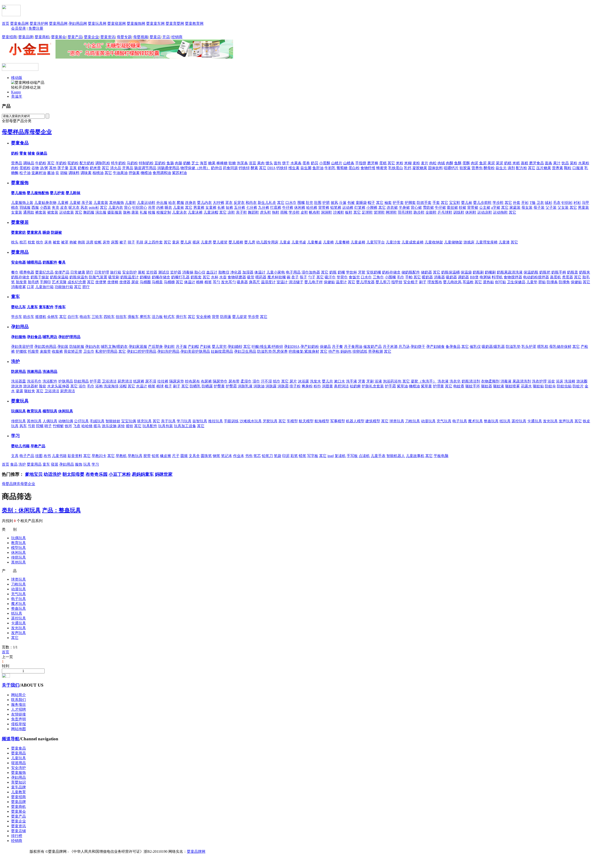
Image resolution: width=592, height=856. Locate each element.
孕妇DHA (291, 347)
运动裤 (347, 207)
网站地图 (18, 729)
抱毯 (81, 242)
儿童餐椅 (342, 242)
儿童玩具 (18, 758)
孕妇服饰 (18, 337)
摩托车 (145, 317)
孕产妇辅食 (435, 347)
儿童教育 (18, 792)
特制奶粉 (146, 163)
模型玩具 (50, 411)
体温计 (259, 272)
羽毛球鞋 (405, 212)
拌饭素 (134, 173)
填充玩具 (144, 421)
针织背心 (139, 207)
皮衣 (64, 207)
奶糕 (508, 163)
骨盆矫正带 (73, 351)
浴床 (559, 381)
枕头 (14, 242)
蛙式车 (169, 317)
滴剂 (511, 168)
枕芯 (23, 242)
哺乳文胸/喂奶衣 (114, 347)
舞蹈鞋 (253, 212)
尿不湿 (150, 381)
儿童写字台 (375, 242)
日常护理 (101, 272)
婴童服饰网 (136, 23)
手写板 (352, 456)
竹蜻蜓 (58, 426)
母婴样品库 (16, 132)
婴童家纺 (18, 232)
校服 (151, 212)
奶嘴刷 (490, 272)
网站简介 (18, 695)
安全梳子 (410, 282)
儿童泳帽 (211, 212)
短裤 (229, 207)
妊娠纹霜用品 (222, 351)
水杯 (214, 277)
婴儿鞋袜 (73, 193)
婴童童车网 (155, 23)
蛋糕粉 (25, 168)
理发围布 (434, 282)
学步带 (253, 317)
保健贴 (329, 282)
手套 (436, 203)
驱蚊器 (486, 386)
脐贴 (542, 282)
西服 (35, 207)
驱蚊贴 (538, 386)
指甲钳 (396, 282)
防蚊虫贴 (564, 386)
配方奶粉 (87, 163)
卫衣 (540, 203)
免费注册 (35, 28)
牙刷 (370, 381)
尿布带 (234, 381)
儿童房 (206, 242)
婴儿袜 (466, 203)
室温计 (282, 282)
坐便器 (124, 282)
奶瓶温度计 (129, 277)
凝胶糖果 (419, 168)
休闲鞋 (470, 212)
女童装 (16, 212)
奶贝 (314, 163)
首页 (5, 23)
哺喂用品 (34, 262)
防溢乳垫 (513, 347)
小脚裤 (371, 207)
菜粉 (573, 163)
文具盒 (194, 456)
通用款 (28, 212)
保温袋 (466, 272)
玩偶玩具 (18, 411)
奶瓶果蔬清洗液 (510, 272)
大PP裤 (218, 203)
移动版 (16, 78)
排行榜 (16, 836)
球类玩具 (396, 421)
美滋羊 (16, 96)
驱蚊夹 (29, 391)
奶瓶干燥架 (40, 277)
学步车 (16, 317)
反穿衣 (239, 203)
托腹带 (33, 351)
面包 (277, 163)
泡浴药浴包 (392, 381)
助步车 (28, 317)
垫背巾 (342, 277)
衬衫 (577, 203)
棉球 (160, 386)
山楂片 (336, 163)
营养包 (477, 168)
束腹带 (45, 351)
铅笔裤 (335, 207)
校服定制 (163, 212)
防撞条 (552, 282)
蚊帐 (98, 242)
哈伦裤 (311, 207)
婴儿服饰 (18, 193)
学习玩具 (184, 421)
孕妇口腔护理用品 (141, 351)
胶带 (147, 456)
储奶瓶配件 (410, 272)
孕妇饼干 (417, 347)
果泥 (491, 163)
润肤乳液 (245, 386)
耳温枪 (468, 282)
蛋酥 (466, 163)
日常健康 (77, 272)
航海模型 (321, 421)
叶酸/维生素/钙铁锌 (267, 347)
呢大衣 (74, 207)
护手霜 (95, 381)
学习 (15, 435)
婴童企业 (91, 37)
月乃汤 (404, 347)
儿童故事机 (415, 456)
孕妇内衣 (92, 347)
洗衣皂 (455, 381)
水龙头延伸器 (58, 386)
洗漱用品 (34, 372)
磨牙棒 (372, 163)
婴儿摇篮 (220, 242)
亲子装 (86, 203)
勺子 (311, 277)
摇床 (196, 242)
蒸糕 (524, 163)
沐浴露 (303, 381)
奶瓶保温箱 (59, 277)
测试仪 (163, 272)
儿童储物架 (453, 242)
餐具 (62, 262)
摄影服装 (114, 212)
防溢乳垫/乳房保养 (272, 351)
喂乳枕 (542, 347)
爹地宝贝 (34, 474)
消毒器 (439, 277)
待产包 (333, 351)
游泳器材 (30, 386)
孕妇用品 (20, 326)
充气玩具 (444, 421)
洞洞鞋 (326, 212)
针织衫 (567, 203)
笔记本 (226, 456)
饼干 (286, 163)
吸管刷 (113, 277)
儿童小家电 (275, 272)
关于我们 (10, 685)
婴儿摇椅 (235, 242)
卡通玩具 (534, 421)
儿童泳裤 (195, 212)
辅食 (31, 153)
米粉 (399, 163)
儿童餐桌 (314, 242)
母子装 (539, 207)
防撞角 (564, 282)
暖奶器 (427, 277)
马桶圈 (145, 282)
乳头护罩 (528, 347)
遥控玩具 (519, 421)
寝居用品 (18, 763)
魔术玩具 (475, 421)
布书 (47, 456)
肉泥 (474, 163)
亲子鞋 (241, 212)
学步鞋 (498, 203)
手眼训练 (231, 421)
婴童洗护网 (39, 23)
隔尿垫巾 (220, 381)
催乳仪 (475, 347)
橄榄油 (146, 173)
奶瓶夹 (584, 272)
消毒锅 (187, 272)
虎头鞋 (265, 212)
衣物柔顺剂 (490, 381)
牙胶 (361, 272)
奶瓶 (333, 272)
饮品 (565, 163)
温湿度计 (268, 282)
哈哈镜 (86, 426)
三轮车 (97, 317)
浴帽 (123, 386)
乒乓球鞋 (445, 212)
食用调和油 (162, 173)
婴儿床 (185, 242)
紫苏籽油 (179, 173)
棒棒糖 (222, 163)
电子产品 (26, 456)
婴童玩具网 (97, 23)
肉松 (433, 163)
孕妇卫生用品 (245, 351)
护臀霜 (231, 386)
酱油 (51, 173)
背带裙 (472, 207)
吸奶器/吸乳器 (493, 347)
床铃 (121, 426)
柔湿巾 (246, 381)
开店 (166, 37)
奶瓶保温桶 (450, 272)
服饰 (78, 464)
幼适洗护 (52, 474)
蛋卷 (306, 163)
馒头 (269, 163)
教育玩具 (34, 411)
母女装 (527, 207)
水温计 (141, 386)
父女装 (563, 207)
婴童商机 (42, 37)
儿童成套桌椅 (412, 242)
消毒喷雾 (18, 287)
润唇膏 (327, 386)
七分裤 (251, 207)
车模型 (292, 421)
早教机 (121, 456)
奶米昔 (95, 168)
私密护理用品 (106, 351)
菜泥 (499, 163)
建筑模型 (372, 421)
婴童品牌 (25, 37)
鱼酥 (458, 163)
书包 (249, 456)
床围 (114, 242)
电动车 (85, 317)
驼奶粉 (73, 163)
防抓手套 (424, 203)
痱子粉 (295, 386)
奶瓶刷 (478, 272)
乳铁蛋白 (395, 168)
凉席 (89, 242)
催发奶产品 (372, 347)
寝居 (54, 464)
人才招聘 (18, 709)
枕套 (31, 242)
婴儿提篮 (239, 317)
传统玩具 (18, 421)
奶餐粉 (83, 168)
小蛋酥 (324, 163)
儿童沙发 (393, 242)
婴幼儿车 (18, 307)
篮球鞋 (379, 212)
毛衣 (557, 203)
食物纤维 (368, 168)
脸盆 (42, 386)
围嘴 (301, 203)
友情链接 (18, 714)
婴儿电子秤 (313, 282)
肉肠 (178, 163)
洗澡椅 (569, 381)
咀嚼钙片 (451, 168)
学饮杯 (351, 272)
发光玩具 (550, 421)
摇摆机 (40, 317)
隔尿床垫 (176, 381)
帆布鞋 (314, 212)
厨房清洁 (124, 381)
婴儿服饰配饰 (38, 193)
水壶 (223, 277)
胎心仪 (199, 272)
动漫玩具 (428, 421)
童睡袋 (361, 203)
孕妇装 (62, 347)
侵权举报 (18, 724)
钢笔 (216, 456)
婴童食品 (20, 142)
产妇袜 (205, 347)
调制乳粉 (102, 163)
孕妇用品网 (77, 23)
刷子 (422, 282)
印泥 (286, 456)
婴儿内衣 (204, 203)
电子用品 (293, 272)
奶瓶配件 (50, 262)
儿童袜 (178, 207)
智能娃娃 (112, 421)
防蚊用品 (81, 381)
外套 (516, 203)
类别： (21, 510)
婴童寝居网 (116, 23)
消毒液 (506, 381)
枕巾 (39, 242)
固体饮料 (435, 168)
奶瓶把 (544, 272)
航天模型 (306, 421)
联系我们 (18, 700)
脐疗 (89, 272)
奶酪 (187, 163)
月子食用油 (353, 347)
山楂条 (348, 163)
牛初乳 (330, 168)
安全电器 (18, 262)
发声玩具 (566, 421)
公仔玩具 (81, 421)
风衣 (84, 207)
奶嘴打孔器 (180, 277)
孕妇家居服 (138, 347)
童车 (15, 296)
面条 (548, 163)
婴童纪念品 (44, 272)
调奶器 (463, 277)
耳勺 (216, 282)
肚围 (317, 203)
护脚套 (410, 203)
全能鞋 (431, 212)
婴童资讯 (107, 37)
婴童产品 (75, 37)
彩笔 (294, 456)
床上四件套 (153, 242)
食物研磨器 (237, 277)
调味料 (74, 173)
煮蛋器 (567, 277)
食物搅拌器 (513, 277)
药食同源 (230, 168)
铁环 (68, 426)
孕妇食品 (34, 337)
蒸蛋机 (555, 277)
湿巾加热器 (311, 272)
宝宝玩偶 (128, 421)
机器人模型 (355, 421)
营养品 (16, 163)
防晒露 (207, 386)
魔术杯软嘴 (276, 277)
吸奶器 (451, 277)
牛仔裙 (440, 207)
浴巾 (82, 386)
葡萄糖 (342, 168)
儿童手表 (378, 456)
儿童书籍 (59, 456)
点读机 (364, 456)
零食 (23, 153)
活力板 (157, 317)
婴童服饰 (20, 182)
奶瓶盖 (572, 272)
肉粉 (14, 168)
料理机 (497, 277)
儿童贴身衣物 (45, 203)
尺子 (175, 456)
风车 (23, 426)
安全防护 (129, 272)
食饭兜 (354, 277)
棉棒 (200, 282)
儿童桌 (284, 242)
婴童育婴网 (175, 23)
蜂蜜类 (381, 168)
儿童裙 (74, 203)
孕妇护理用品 (69, 337)
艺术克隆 (59, 282)
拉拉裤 (162, 381)
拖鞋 (275, 212)
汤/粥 (44, 168)
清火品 (115, 168)
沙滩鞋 (338, 212)
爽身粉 (307, 386)
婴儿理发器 (365, 282)
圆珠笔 (206, 456)
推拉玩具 (215, 421)
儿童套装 (100, 203)
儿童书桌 (298, 242)
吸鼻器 (242, 282)
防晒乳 (195, 386)
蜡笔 (302, 456)
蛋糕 (383, 163)
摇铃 (129, 426)
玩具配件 (149, 426)
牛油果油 (120, 173)
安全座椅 (203, 317)
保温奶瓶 (531, 272)
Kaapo (16, 92)
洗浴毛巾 (34, 381)
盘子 (295, 277)
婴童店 (155, 37)
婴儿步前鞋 (482, 203)
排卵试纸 (359, 351)
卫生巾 (88, 351)
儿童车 (32, 307)
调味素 (86, 173)
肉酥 (449, 163)
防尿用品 (18, 372)
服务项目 (18, 705)
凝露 (19, 391)
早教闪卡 (99, 456)
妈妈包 (346, 351)
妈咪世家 (164, 474)
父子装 (551, 207)
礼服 (143, 212)
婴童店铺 (18, 831)
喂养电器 (26, 272)
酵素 (254, 168)
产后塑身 (155, 347)
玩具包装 (165, 426)
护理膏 (438, 386)
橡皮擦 (165, 456)
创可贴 (500, 282)
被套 (56, 242)
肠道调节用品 (145, 168)
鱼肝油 (318, 168)
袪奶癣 (355, 386)
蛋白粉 (354, 168)
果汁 (557, 163)
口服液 (577, 168)
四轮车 (109, 317)
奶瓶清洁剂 (471, 381)
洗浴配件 (50, 381)
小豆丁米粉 (120, 474)
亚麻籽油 (38, 173)
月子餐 (337, 347)
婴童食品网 (19, 23)
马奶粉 (132, 163)
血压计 (211, 272)
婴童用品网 (58, 23)
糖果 (212, 163)
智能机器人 (395, 456)
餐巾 (14, 272)
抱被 (73, 242)
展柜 (141, 272)
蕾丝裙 (452, 207)
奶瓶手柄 (558, 272)
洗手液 (351, 381)
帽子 (371, 203)
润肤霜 (283, 386)
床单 (48, 242)
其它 (51, 163)
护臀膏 (219, 386)
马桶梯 (169, 282)
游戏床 (469, 242)
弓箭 (31, 426)
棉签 (208, 282)
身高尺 (254, 282)
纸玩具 (505, 421)
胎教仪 (223, 272)
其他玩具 (34, 421)
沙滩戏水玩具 (251, 421)
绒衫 (548, 203)
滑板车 (133, 317)
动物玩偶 (65, 421)
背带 (215, 317)
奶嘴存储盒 (161, 277)
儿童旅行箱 (44, 287)
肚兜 (309, 203)
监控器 (151, 272)
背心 (127, 207)
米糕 (516, 163)
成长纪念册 (77, 282)
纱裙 (462, 207)
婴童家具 (34, 232)
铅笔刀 (267, 456)
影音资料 (75, 456)
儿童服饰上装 (22, 203)
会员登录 (18, 28)
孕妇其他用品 (45, 347)
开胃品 (127, 168)
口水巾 (290, 203)
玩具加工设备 (185, 426)
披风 (334, 203)
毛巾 (400, 277)
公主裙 (484, 207)
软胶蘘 (465, 168)
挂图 (39, 456)
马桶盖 (157, 282)
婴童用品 (20, 252)
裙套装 (52, 212)
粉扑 (317, 386)
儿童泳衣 (179, 212)
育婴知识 (18, 782)
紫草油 (402, 386)
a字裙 (495, 207)
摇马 (97, 426)
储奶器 (426, 272)
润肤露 (271, 386)
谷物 (35, 168)
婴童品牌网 (196, 851)
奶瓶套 (196, 277)
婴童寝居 (20, 222)
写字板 (312, 456)
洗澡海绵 (111, 386)
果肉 (261, 163)
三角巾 (378, 277)
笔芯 (257, 456)
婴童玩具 (20, 400)
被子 (123, 242)
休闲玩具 (65, 411)
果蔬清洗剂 (521, 381)
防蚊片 (578, 386)
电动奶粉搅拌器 (536, 277)
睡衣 (168, 207)
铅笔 (155, 456)
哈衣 (172, 203)
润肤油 (259, 386)
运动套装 (66, 212)
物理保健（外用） (195, 168)
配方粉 (521, 168)
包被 (351, 203)
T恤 (533, 203)
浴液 (378, 381)
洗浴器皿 (18, 381)
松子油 (25, 173)
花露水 (526, 386)
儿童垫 (531, 282)
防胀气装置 (98, 277)
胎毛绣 (33, 282)
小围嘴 (390, 277)
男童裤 (198, 207)
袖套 (388, 203)
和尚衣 (251, 203)
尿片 (293, 381)
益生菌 (305, 168)
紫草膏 (426, 386)
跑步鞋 (419, 212)
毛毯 (139, 242)
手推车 (60, 307)
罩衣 (229, 203)
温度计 (341, 282)
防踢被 (56, 232)
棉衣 (14, 207)
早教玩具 (135, 456)
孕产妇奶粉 (309, 347)
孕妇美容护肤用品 (195, 351)
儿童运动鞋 (146, 203)
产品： (61, 510)
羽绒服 (25, 207)
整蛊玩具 (491, 421)
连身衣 (190, 203)
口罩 (30, 287)
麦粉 (416, 163)
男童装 (583, 207)
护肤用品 (65, 381)
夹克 (55, 207)
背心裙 (416, 207)
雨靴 (284, 212)
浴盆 (551, 381)
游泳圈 (581, 381)
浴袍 (99, 386)
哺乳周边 (50, 337)
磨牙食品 (536, 163)
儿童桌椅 (358, 242)
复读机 (340, 456)
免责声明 (18, 719)
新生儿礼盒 (267, 203)
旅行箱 (115, 272)
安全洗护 (18, 768)
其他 (52, 168)
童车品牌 (18, 787)
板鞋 (348, 212)
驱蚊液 (498, 386)
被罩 (64, 242)
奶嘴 (341, 272)
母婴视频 (140, 37)
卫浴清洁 (109, 381)
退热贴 (488, 282)
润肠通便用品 (168, 168)
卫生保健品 (516, 282)
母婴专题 (124, 37)
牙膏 (361, 381)
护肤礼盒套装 (373, 386)
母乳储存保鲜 (560, 347)
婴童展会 (58, 37)
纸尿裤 (138, 381)
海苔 (203, 163)
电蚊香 (458, 386)
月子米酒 (390, 347)
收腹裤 (57, 351)
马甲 (585, 203)
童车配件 (46, 307)
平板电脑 (441, 456)
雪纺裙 (428, 207)
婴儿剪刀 (383, 282)
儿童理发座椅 (486, 242)
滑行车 (181, 317)
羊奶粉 (61, 163)
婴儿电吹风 (452, 282)
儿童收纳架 (434, 242)
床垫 (106, 242)
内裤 (160, 207)
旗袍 (126, 212)
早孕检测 (375, 351)
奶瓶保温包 (78, 277)
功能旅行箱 (64, 287)
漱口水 (339, 381)
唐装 (135, 212)
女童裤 (210, 207)
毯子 (131, 242)
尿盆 (135, 282)
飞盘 (76, 426)
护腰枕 (21, 351)
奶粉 (14, 153)
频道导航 (10, 738)
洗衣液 (443, 381)
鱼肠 (170, 163)
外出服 (161, 203)
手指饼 (360, 163)
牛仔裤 (287, 207)
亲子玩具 (168, 421)
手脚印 (45, 282)
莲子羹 (62, 168)
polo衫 (94, 207)
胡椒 (64, 173)
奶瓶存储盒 (20, 277)
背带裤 (323, 207)
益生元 (501, 168)
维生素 (293, 168)
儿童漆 (504, 242)
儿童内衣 (115, 207)
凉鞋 (231, 212)
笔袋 (277, 456)
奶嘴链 (145, 277)
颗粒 (567, 168)
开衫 (525, 203)
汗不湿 (266, 381)
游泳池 (16, 386)
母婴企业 (41, 132)
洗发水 (315, 381)
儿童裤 (62, 203)
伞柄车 (52, 317)
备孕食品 (453, 347)
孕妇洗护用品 (168, 351)
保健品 (41, 153)
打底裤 (275, 207)
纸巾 (276, 381)
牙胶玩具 (270, 421)
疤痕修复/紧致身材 (304, 351)
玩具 (87, 464)
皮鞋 (304, 212)
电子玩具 (459, 421)
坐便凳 (100, 282)
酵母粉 (489, 168)
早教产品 (38, 446)
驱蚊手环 (472, 386)
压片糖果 (543, 168)
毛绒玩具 (97, 421)
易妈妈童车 (143, 474)
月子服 (181, 347)
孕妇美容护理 (22, 347)
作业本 (238, 456)
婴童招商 (9, 37)
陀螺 (39, 426)
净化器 (235, 272)
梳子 (168, 386)
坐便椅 (112, 282)
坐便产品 (62, 272)
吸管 (250, 277)
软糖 (232, 163)
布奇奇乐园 (97, 474)
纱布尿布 (192, 381)
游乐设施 (109, 426)
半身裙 (404, 207)
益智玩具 (199, 421)
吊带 (151, 207)
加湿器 (247, 272)
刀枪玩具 (412, 421)
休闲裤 (299, 207)
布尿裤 (206, 381)
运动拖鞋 (500, 212)
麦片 (424, 163)
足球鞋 (367, 212)
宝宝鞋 (454, 203)
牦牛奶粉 (118, 163)
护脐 (326, 203)
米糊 (408, 163)
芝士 (195, 163)
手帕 (409, 277)
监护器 (175, 272)
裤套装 (40, 212)
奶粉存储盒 (391, 272)
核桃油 (98, 173)
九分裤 (263, 207)
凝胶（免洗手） (424, 381)
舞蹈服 (88, 212)
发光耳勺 (228, 282)
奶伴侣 (216, 168)
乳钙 (407, 168)
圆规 (184, 456)
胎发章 (21, 282)
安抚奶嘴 (373, 272)
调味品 (28, 163)
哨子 (48, 426)
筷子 (303, 277)
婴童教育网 (194, 23)
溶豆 (252, 163)
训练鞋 (458, 212)
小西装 (45, 207)
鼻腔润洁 (341, 386)
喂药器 (260, 277)
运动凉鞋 (484, 212)
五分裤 (239, 207)
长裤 (221, 207)
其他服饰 (116, 203)
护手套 (398, 203)
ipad (330, 456)
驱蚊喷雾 (512, 386)
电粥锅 (485, 277)
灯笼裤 (359, 207)
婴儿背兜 (219, 347)
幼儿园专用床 (267, 242)
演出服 (100, 212)
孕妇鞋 (169, 347)
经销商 (176, 37)
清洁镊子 (296, 282)
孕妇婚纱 (235, 347)
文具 (14, 456)
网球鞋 (391, 212)
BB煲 (474, 277)
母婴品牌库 (11, 484)
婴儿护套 (57, 193)
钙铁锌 (244, 168)
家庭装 (515, 207)
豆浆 (73, 168)
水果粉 (583, 163)
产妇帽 (193, 347)
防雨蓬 (225, 317)
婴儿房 (249, 242)
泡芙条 (242, 163)
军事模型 (337, 421)
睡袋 (46, 232)
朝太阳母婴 (73, 474)
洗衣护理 (539, 381)
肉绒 (441, 163)
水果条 (296, 163)
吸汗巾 (330, 277)
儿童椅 (328, 242)
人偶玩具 (50, 421)
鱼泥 (483, 163)
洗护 (15, 361)
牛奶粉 (40, 163)
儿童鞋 (130, 203)
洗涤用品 (50, 372)
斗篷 (342, 203)
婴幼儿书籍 (20, 446)
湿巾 (256, 381)
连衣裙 (392, 207)
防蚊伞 (550, 386)
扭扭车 (121, 317)
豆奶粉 (160, 163)
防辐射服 (76, 347)
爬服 (180, 203)
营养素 (557, 168)
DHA (271, 168)
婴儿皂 (327, 381)
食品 (14, 464)
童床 (175, 242)
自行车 (73, 317)
